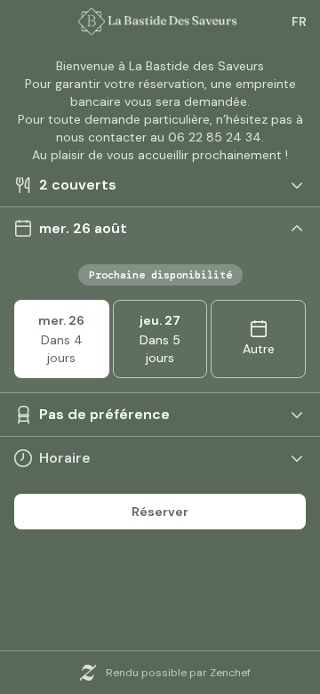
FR (299, 21)
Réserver (160, 512)
